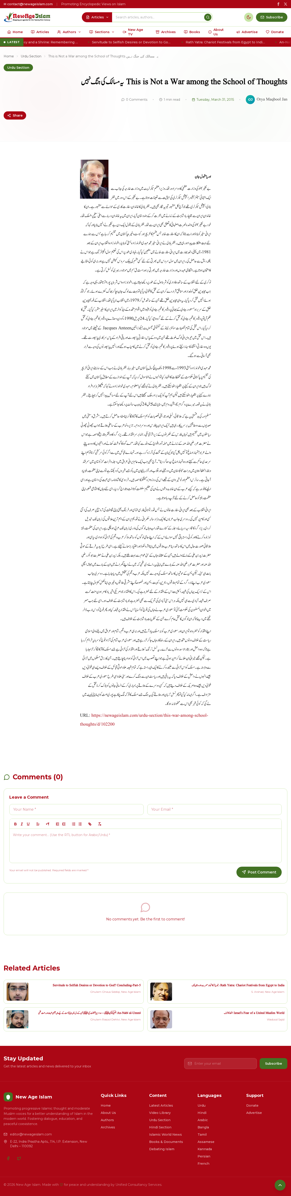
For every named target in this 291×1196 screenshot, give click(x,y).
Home (9, 56)
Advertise (254, 1113)
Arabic (203, 1120)
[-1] (57, 824)
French (203, 1164)
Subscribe (273, 1063)
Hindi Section (160, 1127)
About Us (108, 1113)
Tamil (202, 1134)
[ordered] (73, 824)
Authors (107, 1120)
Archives (108, 1127)
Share (18, 115)
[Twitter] (19, 1158)
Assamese (206, 1142)
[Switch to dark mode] (248, 17)
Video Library (160, 1113)
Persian (204, 1156)
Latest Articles (161, 1105)
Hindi (202, 1113)
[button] (38, 824)
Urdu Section (31, 56)
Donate (252, 1105)
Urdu (202, 1105)
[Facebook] (8, 1158)
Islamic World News (165, 1134)
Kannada (205, 1149)
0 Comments (136, 100)
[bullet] (80, 824)
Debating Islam (161, 1149)
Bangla (203, 1127)
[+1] (64, 824)
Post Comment (262, 872)
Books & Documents (166, 1142)
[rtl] (48, 824)
